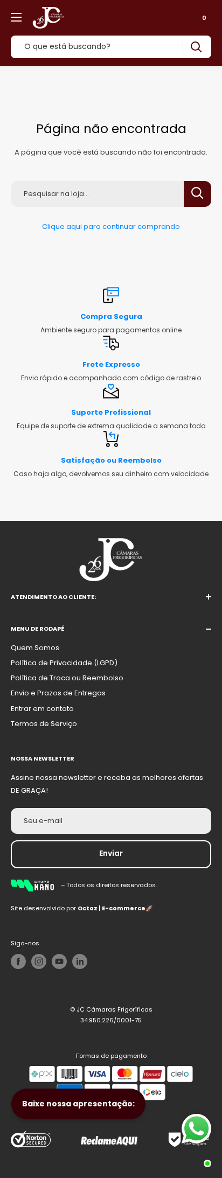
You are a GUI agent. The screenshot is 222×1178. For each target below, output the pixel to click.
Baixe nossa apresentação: (78, 1103)
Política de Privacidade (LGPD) (64, 663)
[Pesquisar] (196, 47)
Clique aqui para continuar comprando (111, 226)
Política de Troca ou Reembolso (67, 678)
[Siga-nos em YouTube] (59, 961)
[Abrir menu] (16, 17)
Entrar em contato (42, 708)
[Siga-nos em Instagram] (38, 961)
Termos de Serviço (44, 724)
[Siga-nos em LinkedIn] (79, 961)
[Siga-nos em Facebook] (18, 961)
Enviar (111, 853)
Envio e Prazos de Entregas (58, 693)
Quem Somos (35, 648)
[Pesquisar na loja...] (197, 194)
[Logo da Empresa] (36, 885)
